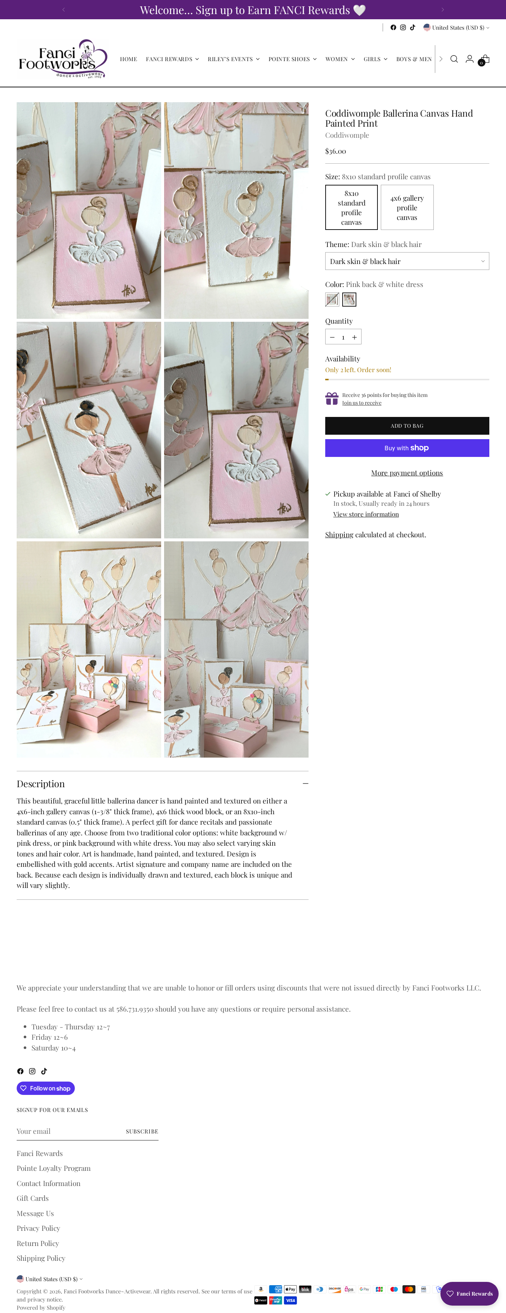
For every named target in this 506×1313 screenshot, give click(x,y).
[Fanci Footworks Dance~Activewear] (63, 59)
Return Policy (38, 1243)
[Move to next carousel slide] (483, 955)
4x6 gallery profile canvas (407, 207)
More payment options (407, 472)
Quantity (339, 320)
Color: (374, 284)
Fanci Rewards (40, 1153)
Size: (378, 176)
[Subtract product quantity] (332, 336)
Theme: (373, 244)
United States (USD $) (458, 27)
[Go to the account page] (469, 58)
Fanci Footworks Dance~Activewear (107, 1291)
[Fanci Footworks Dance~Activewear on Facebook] (393, 27)
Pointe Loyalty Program (54, 1168)
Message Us (35, 1213)
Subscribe (142, 1131)
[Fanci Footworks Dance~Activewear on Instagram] (403, 27)
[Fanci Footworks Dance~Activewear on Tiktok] (412, 27)
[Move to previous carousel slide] (466, 955)
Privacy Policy (38, 1228)
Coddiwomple (347, 135)
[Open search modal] (454, 58)
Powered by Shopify (41, 1307)
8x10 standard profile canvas (352, 207)
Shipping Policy (41, 1258)
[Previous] (64, 9)
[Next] (443, 9)
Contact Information (48, 1183)
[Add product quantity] (354, 336)
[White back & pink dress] (332, 300)
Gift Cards (33, 1198)
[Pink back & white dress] (349, 300)
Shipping (339, 534)
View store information (366, 514)
